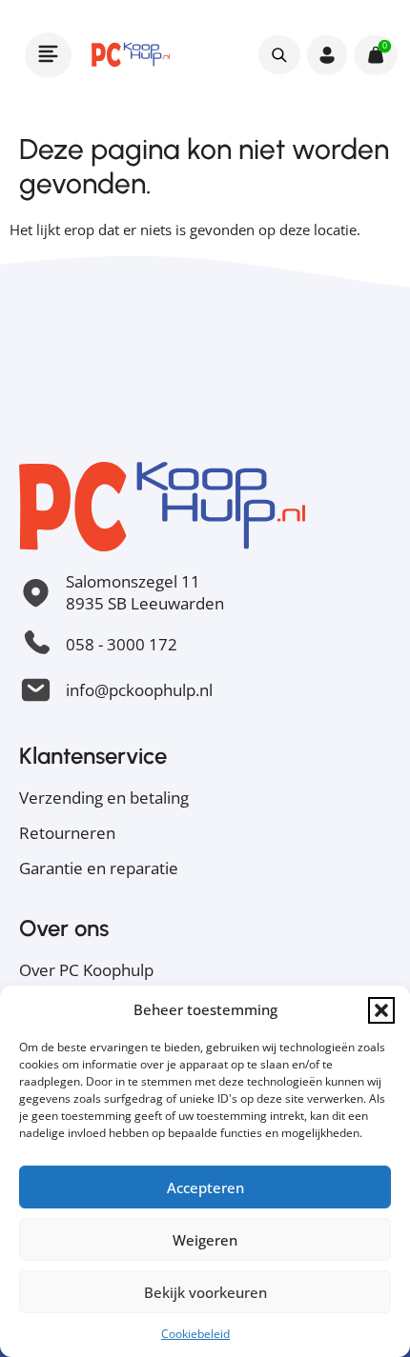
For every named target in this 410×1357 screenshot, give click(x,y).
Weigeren (205, 1239)
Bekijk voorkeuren (205, 1292)
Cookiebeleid (195, 1334)
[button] (381, 1010)
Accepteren (205, 1187)
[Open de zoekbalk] (279, 54)
